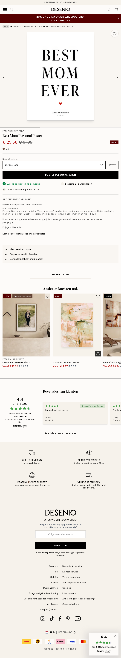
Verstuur (60, 545)
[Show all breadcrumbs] (6, 26)
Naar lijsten (60, 274)
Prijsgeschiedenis (12, 227)
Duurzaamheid (51, 588)
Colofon (54, 577)
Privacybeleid (69, 593)
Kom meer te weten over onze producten (24, 233)
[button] (112, 165)
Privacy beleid (47, 552)
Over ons (54, 566)
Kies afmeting (10, 159)
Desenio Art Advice (72, 566)
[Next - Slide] (117, 77)
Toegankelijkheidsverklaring (44, 593)
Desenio (69, 649)
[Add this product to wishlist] (114, 33)
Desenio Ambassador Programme (41, 598)
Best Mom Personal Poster (60, 26)
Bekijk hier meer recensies (61, 432)
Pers (56, 571)
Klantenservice (70, 571)
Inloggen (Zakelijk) (49, 609)
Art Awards (53, 604)
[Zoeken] (11, 9)
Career (55, 582)
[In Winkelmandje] (98, 353)
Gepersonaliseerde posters (27, 26)
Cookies (66, 588)
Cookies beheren (71, 604)
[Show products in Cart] (116, 9)
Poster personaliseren (60, 174)
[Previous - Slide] (3, 77)
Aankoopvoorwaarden (74, 582)
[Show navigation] (4, 9)
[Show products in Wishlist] (109, 9)
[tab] (20, 126)
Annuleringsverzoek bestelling (78, 598)
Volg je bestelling (71, 577)
